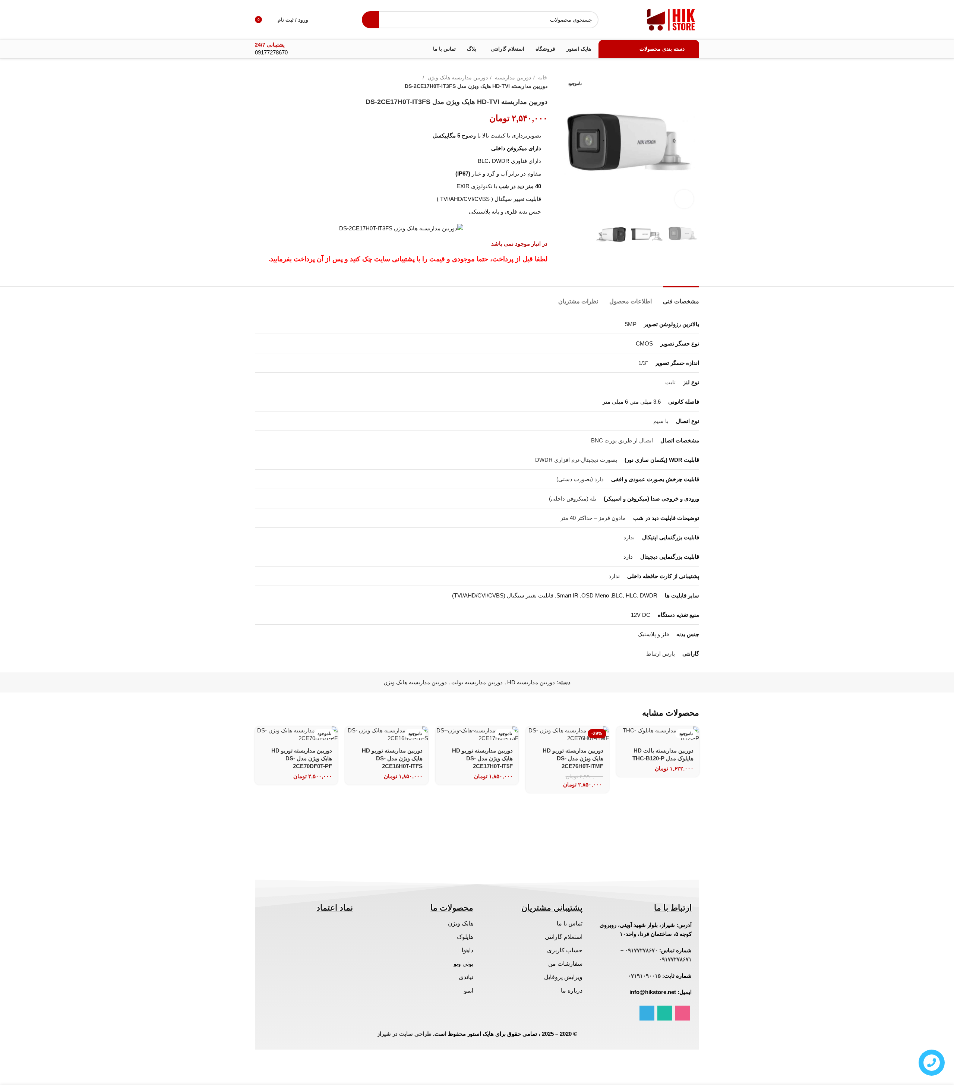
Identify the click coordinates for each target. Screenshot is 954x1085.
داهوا (467, 950)
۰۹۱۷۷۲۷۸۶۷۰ (641, 950)
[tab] (681, 297)
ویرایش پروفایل (563, 977)
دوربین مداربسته (512, 78)
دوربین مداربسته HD (531, 682)
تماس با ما (569, 923)
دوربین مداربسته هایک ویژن (457, 78)
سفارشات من (565, 964)
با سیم (661, 421)
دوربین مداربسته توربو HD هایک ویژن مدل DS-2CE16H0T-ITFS (392, 758)
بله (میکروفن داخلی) (572, 498)
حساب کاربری (564, 950)
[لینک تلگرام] (646, 1013)
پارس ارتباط (660, 653)
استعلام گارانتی (563, 937)
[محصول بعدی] (258, 82)
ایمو (468, 990)
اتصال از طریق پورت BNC (622, 440)
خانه (542, 78)
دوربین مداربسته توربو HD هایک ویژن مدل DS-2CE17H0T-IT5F (482, 758)
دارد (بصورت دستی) (580, 479)
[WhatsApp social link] (664, 1013)
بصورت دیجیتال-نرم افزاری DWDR (576, 460)
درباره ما (571, 990)
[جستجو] (370, 19)
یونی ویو (463, 964)
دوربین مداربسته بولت (477, 682)
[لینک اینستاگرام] (682, 1013)
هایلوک (465, 937)
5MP (630, 324)
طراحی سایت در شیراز (404, 1034)
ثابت (670, 382)
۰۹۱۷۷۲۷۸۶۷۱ (675, 959)
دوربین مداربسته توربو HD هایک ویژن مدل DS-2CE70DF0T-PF (301, 758)
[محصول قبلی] (273, 82)
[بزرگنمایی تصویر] (684, 199)
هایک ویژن (460, 923)
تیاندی (466, 977)
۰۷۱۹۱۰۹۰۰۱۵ (644, 975)
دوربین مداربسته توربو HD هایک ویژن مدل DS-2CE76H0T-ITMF (573, 758)
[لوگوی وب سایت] (671, 19)
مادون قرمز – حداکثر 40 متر (593, 518)
